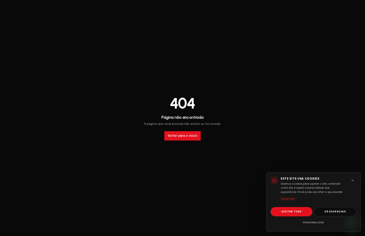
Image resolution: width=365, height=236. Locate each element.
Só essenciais (335, 211)
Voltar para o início (182, 135)
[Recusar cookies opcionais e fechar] (352, 180)
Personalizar (313, 222)
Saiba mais (288, 199)
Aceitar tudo (291, 211)
